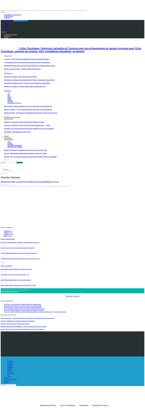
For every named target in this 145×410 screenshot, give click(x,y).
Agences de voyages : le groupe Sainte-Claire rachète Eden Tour (24, 86)
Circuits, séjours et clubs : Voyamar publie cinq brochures (22, 69)
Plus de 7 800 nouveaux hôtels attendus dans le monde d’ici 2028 (25, 153)
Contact (6, 382)
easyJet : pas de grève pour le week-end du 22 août (15, 324)
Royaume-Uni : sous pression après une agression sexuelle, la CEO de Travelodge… (30, 157)
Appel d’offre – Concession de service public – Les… (15, 274)
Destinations (8, 119)
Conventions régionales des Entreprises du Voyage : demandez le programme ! (29, 80)
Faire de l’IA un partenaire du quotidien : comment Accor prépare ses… (20, 242)
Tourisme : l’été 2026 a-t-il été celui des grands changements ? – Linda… (27, 125)
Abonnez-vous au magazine (20, 20)
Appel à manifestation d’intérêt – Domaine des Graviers (16, 280)
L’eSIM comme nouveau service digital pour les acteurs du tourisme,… (20, 258)
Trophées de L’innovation (10, 379)
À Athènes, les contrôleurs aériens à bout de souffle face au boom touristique (29, 128)
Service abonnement (9, 343)
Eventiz (6, 345)
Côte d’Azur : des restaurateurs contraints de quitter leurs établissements (22, 304)
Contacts (6, 338)
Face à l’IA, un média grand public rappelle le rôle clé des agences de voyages (23, 310)
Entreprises (10, 369)
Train (9, 98)
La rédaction (8, 16)
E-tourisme (7, 138)
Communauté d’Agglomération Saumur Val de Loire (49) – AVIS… (18, 285)
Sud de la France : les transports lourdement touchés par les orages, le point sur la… (31, 113)
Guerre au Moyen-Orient (12, 117)
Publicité (7, 18)
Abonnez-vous (7, 381)
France (6, 136)
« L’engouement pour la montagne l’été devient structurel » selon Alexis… (27, 62)
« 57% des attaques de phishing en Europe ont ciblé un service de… (19, 253)
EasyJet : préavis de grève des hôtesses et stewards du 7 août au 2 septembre (22, 329)
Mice (8, 375)
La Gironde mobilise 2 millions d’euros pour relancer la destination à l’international (24, 308)
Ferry (9, 97)
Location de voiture (14, 103)
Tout (9, 92)
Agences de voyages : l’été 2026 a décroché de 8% (20, 77)
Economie (9, 361)
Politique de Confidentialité (11, 336)
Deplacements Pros (9, 348)
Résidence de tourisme (14, 147)
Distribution (8, 73)
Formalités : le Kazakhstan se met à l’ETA (17, 132)
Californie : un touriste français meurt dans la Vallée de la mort (24, 122)
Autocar (10, 101)
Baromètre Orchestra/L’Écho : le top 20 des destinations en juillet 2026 (27, 83)
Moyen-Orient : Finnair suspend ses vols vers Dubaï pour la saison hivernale (28, 106)
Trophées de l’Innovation (12, 15)
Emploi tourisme (8, 352)
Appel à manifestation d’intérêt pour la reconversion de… (16, 269)
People (9, 376)
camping (10, 144)
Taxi (8, 95)
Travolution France (9, 350)
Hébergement (8, 139)
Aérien (9, 100)
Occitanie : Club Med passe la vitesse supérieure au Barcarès (18, 321)
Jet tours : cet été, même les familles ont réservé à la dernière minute (26, 59)
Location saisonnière (14, 145)
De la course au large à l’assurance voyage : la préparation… (18, 248)
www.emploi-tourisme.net (10, 291)
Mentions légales (9, 333)
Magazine (6, 378)
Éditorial (9, 370)
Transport (7, 91)
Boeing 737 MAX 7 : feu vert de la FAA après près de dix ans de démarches (28, 109)
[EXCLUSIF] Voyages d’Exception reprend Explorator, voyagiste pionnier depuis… (30, 66)
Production (8, 56)
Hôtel (9, 142)
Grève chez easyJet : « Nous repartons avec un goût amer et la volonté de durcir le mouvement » (28, 318)
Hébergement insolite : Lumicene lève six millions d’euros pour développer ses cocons (30, 182)
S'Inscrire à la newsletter (7, 20)
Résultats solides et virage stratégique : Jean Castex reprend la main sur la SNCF (23, 326)
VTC (8, 94)
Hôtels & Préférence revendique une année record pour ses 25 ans (25, 150)
